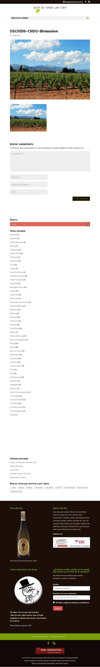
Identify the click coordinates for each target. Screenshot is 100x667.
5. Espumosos (49, 488)
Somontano (14, 355)
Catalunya (13, 261)
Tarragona (14, 358)
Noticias (13, 317)
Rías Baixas (14, 328)
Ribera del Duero (16, 336)
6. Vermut (58, 488)
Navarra (13, 313)
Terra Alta (13, 362)
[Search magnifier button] (88, 224)
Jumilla (12, 291)
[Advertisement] (50, 437)
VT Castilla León (16, 407)
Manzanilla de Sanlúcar (18, 302)
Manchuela (14, 298)
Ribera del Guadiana (17, 340)
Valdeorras (14, 381)
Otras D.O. (13, 321)
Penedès (13, 325)
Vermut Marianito (16, 466)
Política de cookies (58, 636)
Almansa (13, 238)
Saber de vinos (15, 351)
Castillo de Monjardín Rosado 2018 (23, 462)
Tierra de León (15, 366)
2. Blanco (21, 488)
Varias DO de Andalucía (18, 392)
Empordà (13, 283)
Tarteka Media (51, 663)
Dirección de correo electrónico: (65, 593)
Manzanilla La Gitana (18, 477)
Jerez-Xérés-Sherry (16, 287)
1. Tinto (13, 488)
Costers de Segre (16, 280)
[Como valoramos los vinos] (28, 603)
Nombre (56, 584)
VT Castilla (14, 403)
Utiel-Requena (15, 377)
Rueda (12, 347)
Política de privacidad (40, 636)
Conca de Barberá (16, 272)
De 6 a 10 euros (82, 488)
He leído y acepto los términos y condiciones (72, 602)
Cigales (12, 268)
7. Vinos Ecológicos (69, 488)
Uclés (12, 373)
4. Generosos (38, 488)
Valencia (13, 388)
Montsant (13, 310)
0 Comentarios (15, 35)
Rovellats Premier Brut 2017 (20, 474)
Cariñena (13, 257)
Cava (12, 265)
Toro (11, 370)
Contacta (65, 663)
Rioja (12, 343)
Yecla (12, 415)
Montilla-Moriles (16, 306)
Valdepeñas (14, 385)
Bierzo (12, 246)
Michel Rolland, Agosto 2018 (20, 625)
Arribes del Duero (16, 242)
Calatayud (13, 250)
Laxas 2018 (14, 470)
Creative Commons (70, 661)
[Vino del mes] (23, 535)
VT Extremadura (16, 411)
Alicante (13, 235)
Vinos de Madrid (16, 400)
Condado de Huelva (17, 276)
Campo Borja (15, 253)
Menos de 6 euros (16, 491)
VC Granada (14, 396)
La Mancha (14, 295)
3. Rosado (29, 488)
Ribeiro (12, 332)
